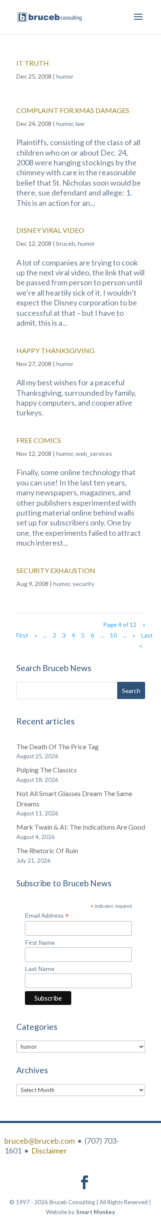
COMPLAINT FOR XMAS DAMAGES (72, 110)
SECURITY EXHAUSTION (55, 570)
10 (113, 635)
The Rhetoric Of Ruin (47, 850)
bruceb (65, 243)
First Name (40, 942)
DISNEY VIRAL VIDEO (50, 230)
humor (64, 76)
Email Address (47, 916)
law (80, 123)
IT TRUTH (32, 63)
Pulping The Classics (46, 770)
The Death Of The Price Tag (57, 746)
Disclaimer (49, 1150)
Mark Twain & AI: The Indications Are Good (80, 827)
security (83, 583)
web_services (94, 453)
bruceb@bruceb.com (39, 1140)
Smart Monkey (95, 1212)
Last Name (40, 968)
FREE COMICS (38, 440)
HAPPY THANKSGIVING (55, 350)
